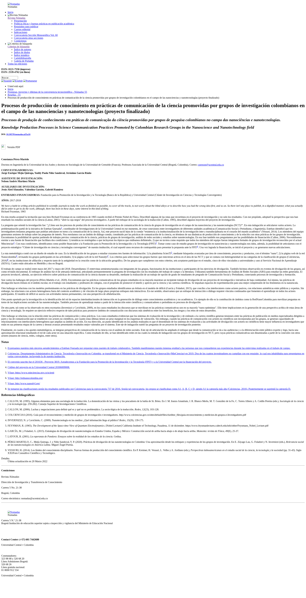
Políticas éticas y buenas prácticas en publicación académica (44, 23)
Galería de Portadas (24, 61)
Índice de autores (22, 49)
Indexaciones (20, 32)
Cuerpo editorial (22, 29)
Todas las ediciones (17, 63)
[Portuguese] (30, 80)
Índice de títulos (22, 52)
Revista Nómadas (16, 18)
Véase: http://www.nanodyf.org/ (24, 383)
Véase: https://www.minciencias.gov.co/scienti (31, 372)
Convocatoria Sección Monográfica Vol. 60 (36, 35)
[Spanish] (6, 80)
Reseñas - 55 (14, 94)
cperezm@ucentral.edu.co (211, 164)
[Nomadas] (14, 4)
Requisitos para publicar (26, 26)
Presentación (20, 20)
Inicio (10, 12)
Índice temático (21, 55)
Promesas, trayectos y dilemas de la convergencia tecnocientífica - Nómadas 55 (47, 92)
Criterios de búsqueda (18, 46)
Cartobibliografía (22, 58)
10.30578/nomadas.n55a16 (18, 134)
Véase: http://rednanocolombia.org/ (25, 378)
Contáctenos (20, 40)
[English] (17, 80)
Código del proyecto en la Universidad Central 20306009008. (39, 367)
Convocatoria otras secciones (28, 38)
